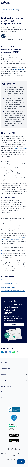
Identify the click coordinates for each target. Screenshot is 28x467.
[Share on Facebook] (6, 353)
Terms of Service (22, 454)
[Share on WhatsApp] (13, 353)
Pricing (3, 374)
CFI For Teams (5, 380)
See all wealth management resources (13, 290)
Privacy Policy (5, 454)
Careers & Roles (6, 386)
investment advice (18, 69)
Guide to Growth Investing (9, 283)
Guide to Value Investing (8, 287)
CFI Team (10, 36)
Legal (14, 455)
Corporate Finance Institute (5, 2)
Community (5, 398)
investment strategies (20, 148)
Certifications (5, 369)
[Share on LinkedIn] (2, 353)
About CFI (4, 363)
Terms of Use (13, 454)
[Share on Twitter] (10, 353)
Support (3, 392)
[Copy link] (17, 353)
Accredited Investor (7, 280)
